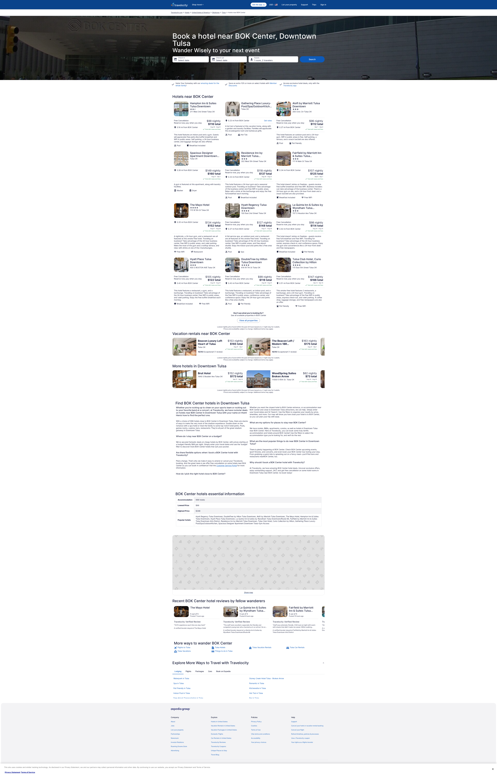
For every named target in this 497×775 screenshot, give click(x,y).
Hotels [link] (187, 12)
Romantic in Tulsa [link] (256, 683)
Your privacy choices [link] (258, 742)
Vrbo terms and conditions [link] (260, 734)
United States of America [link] (201, 12)
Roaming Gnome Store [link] (179, 746)
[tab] (178, 671)
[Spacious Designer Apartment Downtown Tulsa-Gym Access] (197, 175)
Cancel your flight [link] (297, 730)
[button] (248, 662)
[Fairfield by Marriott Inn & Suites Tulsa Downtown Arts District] (300, 175)
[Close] (493, 769)
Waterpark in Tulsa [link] (181, 678)
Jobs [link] (172, 726)
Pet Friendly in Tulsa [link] (181, 688)
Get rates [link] (268, 120)
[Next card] (325, 347)
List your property (289, 4)
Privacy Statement (12, 772)
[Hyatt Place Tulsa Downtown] (197, 282)
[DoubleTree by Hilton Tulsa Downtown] (248, 282)
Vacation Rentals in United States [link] (223, 726)
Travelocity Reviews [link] (218, 742)
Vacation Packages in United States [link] (224, 730)
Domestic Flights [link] (217, 734)
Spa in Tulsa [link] (178, 683)
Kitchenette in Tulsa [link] (257, 688)
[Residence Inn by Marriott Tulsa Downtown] (248, 175)
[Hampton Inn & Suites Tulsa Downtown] (197, 124)
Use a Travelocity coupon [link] (300, 738)
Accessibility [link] (255, 738)
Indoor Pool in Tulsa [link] (181, 693)
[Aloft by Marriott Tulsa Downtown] (300, 124)
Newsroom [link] (175, 738)
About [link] (173, 722)
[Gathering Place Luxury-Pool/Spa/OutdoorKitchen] (248, 124)
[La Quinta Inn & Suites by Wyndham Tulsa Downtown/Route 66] (300, 228)
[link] (192, 647)
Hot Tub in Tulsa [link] (256, 693)
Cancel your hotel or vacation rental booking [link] (307, 726)
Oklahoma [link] (216, 12)
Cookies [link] (254, 726)
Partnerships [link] (175, 734)
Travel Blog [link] (215, 755)
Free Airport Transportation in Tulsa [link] (188, 698)
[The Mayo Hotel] (197, 228)
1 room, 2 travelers (263, 60)
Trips (314, 4)
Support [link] (294, 722)
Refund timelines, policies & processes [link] (305, 734)
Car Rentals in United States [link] (221, 738)
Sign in (323, 4)
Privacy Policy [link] (256, 722)
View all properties (248, 320)
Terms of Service (28, 772)
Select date (183, 60)
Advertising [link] (175, 750)
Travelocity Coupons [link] (218, 746)
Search (312, 59)
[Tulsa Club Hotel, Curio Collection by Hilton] (300, 282)
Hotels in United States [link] (219, 722)
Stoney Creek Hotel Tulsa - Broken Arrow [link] (266, 678)
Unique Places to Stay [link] (219, 750)
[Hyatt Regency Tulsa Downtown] (248, 228)
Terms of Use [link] (256, 730)
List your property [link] (177, 730)
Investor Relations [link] (177, 742)
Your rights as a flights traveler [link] (302, 742)
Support (304, 4)
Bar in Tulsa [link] (254, 698)
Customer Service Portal (226, 465)
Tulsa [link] (224, 12)
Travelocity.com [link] (176, 12)
